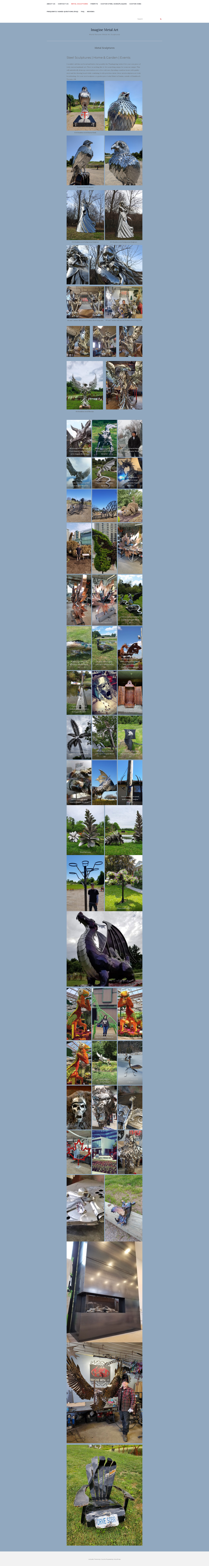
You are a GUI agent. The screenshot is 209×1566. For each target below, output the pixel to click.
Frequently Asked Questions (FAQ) (62, 11)
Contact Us (63, 4)
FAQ (82, 11)
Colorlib (103, 1559)
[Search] (160, 19)
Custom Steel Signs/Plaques (114, 4)
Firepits (94, 4)
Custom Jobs (135, 4)
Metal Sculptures (79, 4)
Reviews (90, 11)
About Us (51, 4)
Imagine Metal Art (104, 29)
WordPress (117, 1559)
